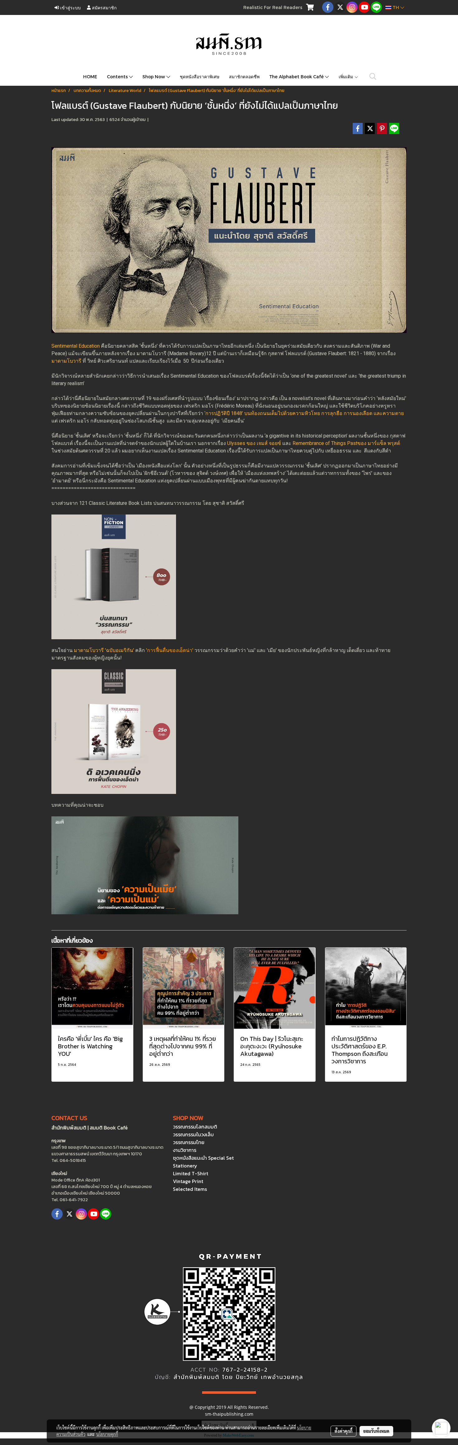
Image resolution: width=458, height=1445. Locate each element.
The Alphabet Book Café (297, 76)
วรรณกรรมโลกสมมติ (195, 1126)
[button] (373, 76)
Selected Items (190, 1189)
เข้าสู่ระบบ (70, 7)
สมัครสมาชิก (104, 7)
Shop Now (154, 76)
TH (395, 7)
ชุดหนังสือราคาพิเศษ (199, 76)
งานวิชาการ (184, 1150)
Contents (118, 76)
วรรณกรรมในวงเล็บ (193, 1134)
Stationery (185, 1165)
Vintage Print (188, 1181)
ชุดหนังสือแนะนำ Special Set (203, 1158)
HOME (90, 76)
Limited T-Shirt (190, 1173)
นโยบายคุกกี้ (107, 1434)
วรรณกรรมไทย (188, 1142)
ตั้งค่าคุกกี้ (343, 1431)
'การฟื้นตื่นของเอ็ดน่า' (169, 650)
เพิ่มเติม (346, 76)
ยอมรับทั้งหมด (376, 1431)
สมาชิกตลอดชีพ (244, 76)
